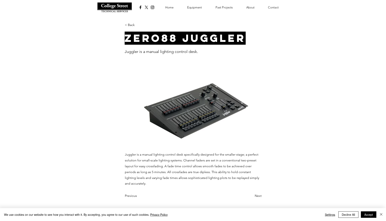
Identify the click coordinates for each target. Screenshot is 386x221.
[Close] (381, 214)
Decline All (348, 215)
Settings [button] (330, 215)
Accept (368, 215)
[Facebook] (140, 7)
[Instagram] (152, 7)
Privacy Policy (159, 215)
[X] (146, 7)
